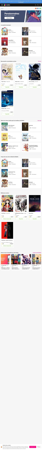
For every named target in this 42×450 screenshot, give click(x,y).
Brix (33, 83)
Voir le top (39, 120)
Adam (22, 83)
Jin (29, 83)
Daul (31, 83)
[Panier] (38, 5)
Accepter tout (32, 446)
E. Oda (2, 215)
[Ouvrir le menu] (2, 5)
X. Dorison (3, 242)
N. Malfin (7, 110)
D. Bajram (7, 242)
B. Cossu (10, 242)
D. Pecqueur (3, 110)
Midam (16, 83)
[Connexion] (40, 5)
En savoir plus (21, 2)
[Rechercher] (36, 5)
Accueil (2, 8)
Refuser (38, 446)
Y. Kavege (30, 215)
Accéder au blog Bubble (37, 252)
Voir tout (39, 61)
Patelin (19, 83)
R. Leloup (3, 83)
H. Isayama (17, 215)
